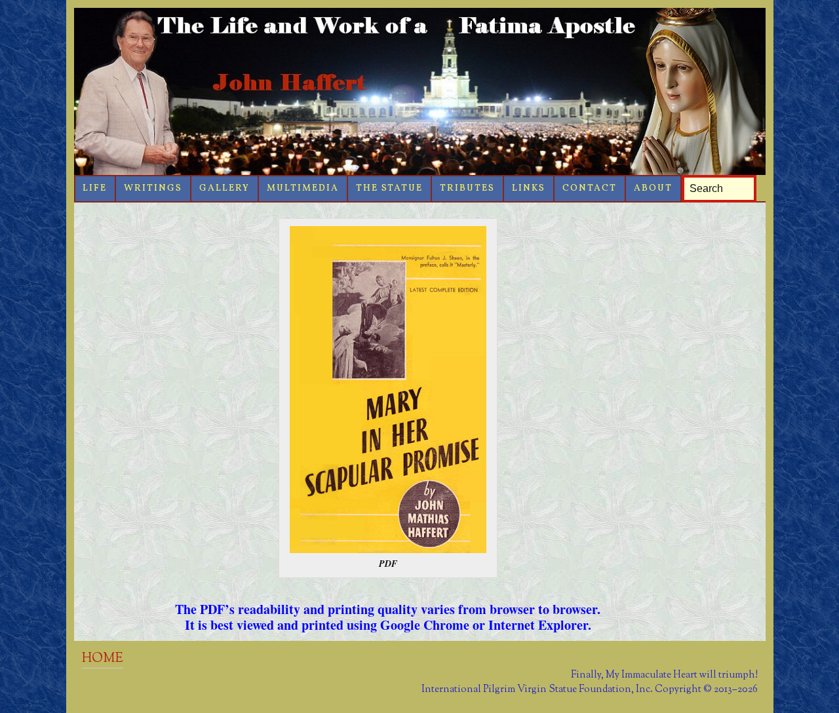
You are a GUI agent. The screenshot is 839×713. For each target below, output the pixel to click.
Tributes (467, 188)
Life (95, 188)
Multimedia (303, 188)
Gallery (224, 188)
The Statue (389, 188)
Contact (589, 188)
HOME (102, 658)
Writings (153, 188)
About (653, 188)
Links (528, 188)
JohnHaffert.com (420, 91)
